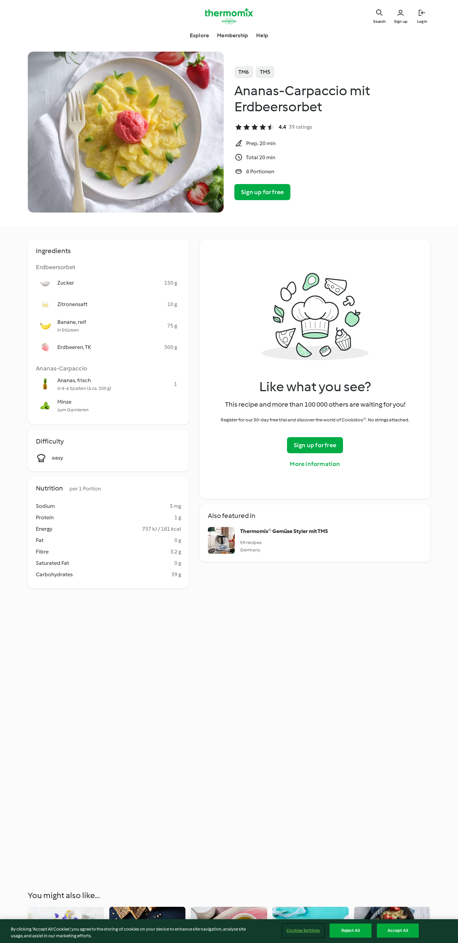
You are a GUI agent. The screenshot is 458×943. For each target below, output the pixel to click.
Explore (199, 35)
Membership (232, 35)
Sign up (400, 21)
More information (315, 464)
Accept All (398, 930)
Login (422, 21)
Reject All (350, 930)
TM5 (265, 72)
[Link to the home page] (229, 16)
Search (379, 21)
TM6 (243, 72)
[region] (229, 931)
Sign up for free (262, 192)
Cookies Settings (303, 930)
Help (262, 35)
